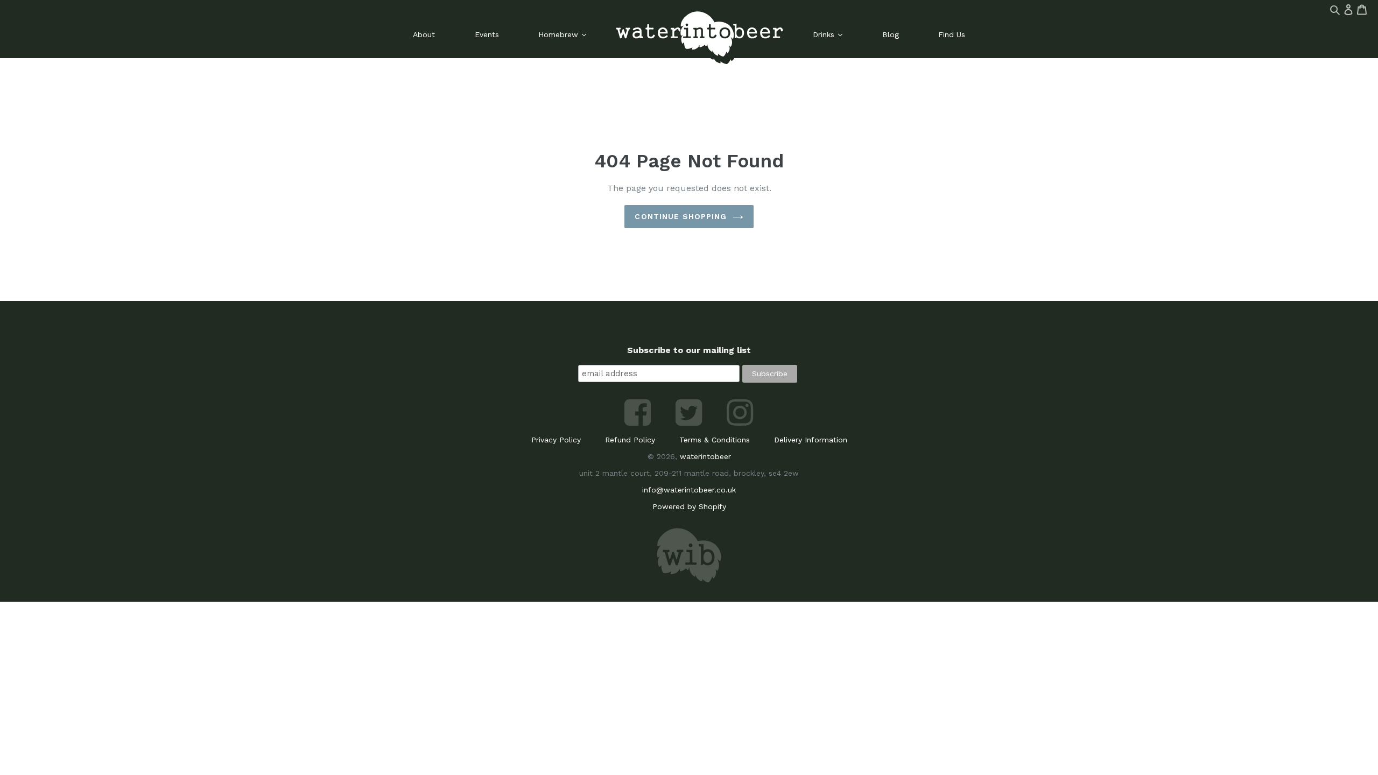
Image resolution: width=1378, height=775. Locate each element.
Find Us (951, 34)
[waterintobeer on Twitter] (690, 423)
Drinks (825, 34)
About (424, 34)
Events (487, 34)
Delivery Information (810, 439)
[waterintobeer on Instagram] (740, 423)
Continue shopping (681, 216)
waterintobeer (705, 456)
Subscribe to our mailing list (689, 350)
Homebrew (559, 34)
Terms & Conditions (714, 439)
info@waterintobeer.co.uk (689, 489)
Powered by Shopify (689, 506)
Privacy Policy (556, 439)
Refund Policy (630, 439)
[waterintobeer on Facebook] (639, 423)
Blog (890, 34)
